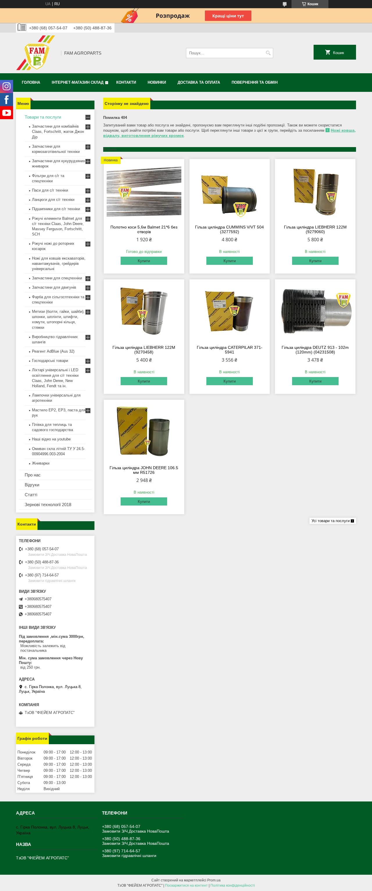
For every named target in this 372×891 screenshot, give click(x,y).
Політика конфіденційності (232, 885)
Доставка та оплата (199, 82)
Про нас (33, 474)
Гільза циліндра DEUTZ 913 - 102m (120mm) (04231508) (315, 349)
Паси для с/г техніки (50, 190)
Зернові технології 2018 (48, 504)
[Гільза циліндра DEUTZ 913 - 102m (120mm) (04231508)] (315, 311)
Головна (31, 82)
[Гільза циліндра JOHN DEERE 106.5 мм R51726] (144, 432)
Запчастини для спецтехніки (57, 278)
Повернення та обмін (255, 82)
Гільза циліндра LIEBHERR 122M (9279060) (315, 229)
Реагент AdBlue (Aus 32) (53, 351)
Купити (144, 261)
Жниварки (40, 463)
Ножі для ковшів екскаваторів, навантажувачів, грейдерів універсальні (58, 263)
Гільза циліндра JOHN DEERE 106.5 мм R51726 (144, 470)
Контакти (126, 82)
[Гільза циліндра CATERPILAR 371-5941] (229, 311)
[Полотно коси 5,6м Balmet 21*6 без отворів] (144, 191)
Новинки (157, 82)
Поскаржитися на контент (186, 885)
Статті (31, 494)
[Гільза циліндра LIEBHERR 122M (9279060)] (315, 191)
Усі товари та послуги (331, 521)
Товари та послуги (43, 117)
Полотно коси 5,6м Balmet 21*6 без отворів (143, 229)
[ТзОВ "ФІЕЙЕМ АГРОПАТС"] (36, 52)
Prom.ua (214, 880)
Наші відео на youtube (51, 439)
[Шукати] (268, 53)
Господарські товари (50, 360)
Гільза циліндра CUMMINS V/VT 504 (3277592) (229, 229)
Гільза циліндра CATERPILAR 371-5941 (229, 349)
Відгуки (32, 484)
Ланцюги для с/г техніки (53, 199)
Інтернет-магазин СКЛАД (77, 82)
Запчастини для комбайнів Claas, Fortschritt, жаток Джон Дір (58, 131)
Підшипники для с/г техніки (56, 209)
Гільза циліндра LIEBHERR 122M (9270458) (143, 349)
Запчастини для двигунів (54, 287)
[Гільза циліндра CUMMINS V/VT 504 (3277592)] (229, 191)
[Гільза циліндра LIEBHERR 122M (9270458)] (144, 311)
